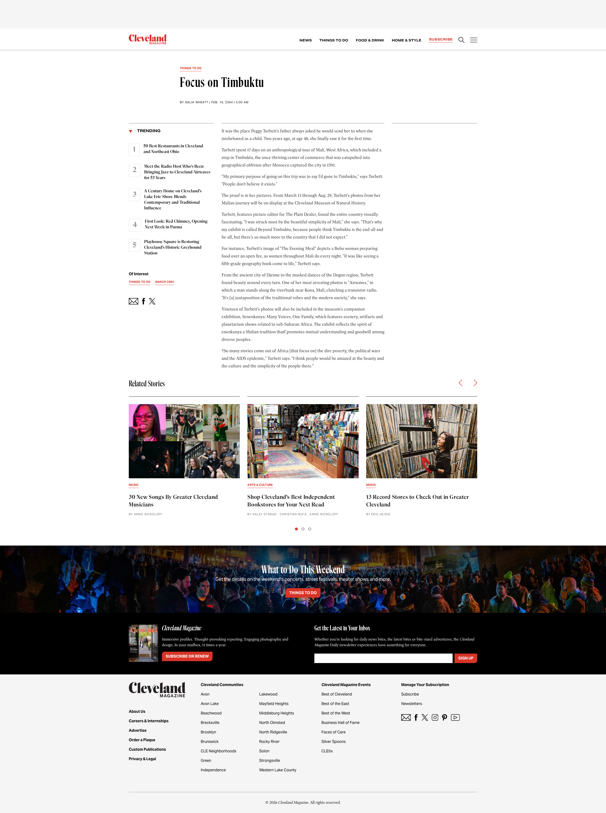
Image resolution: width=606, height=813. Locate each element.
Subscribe (441, 39)
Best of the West (335, 713)
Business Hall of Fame (340, 722)
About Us (137, 711)
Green (206, 760)
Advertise (138, 730)
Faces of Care (333, 732)
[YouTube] (455, 717)
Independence (213, 770)
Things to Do (333, 40)
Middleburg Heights (276, 713)
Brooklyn (208, 732)
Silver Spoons (333, 741)
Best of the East (335, 703)
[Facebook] (416, 717)
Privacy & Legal (142, 758)
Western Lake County (277, 770)
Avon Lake (210, 703)
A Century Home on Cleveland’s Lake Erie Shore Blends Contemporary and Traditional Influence (172, 199)
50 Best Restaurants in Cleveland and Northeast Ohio (173, 149)
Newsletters (411, 703)
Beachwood (211, 713)
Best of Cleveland (336, 694)
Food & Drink (370, 40)
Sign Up (465, 658)
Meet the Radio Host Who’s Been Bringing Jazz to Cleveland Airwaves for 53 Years (177, 172)
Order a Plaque (142, 739)
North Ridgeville (273, 732)
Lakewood (268, 694)
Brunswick (209, 741)
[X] (425, 717)
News (305, 40)
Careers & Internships (149, 720)
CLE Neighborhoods (218, 751)
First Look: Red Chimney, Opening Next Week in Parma (176, 224)
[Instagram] (435, 717)
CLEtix (327, 751)
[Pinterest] (444, 717)
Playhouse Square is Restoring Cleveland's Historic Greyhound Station (172, 247)
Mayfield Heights (274, 703)
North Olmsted (272, 722)
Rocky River (269, 741)
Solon (264, 751)
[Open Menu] (473, 40)
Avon (205, 694)
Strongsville (269, 760)
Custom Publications (147, 749)
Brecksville (210, 722)
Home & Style (406, 40)
